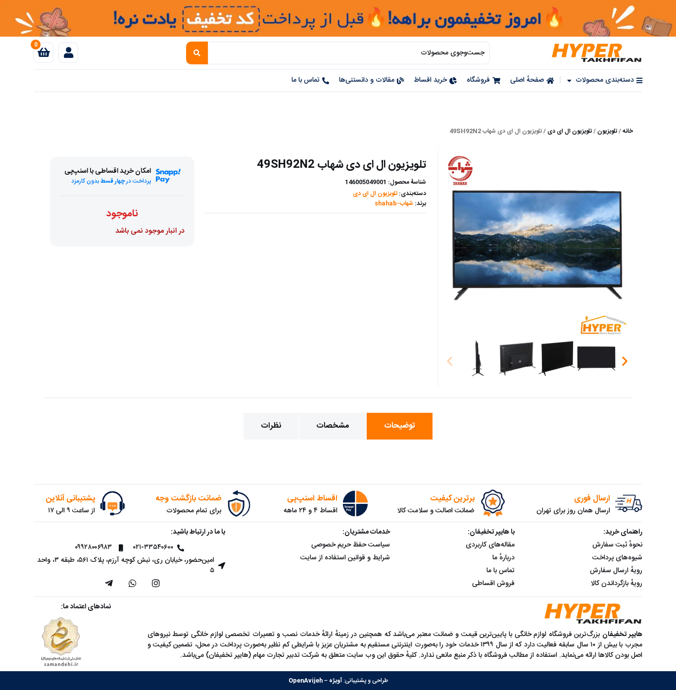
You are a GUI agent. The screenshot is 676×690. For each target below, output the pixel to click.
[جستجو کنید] (197, 53)
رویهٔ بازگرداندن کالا (616, 584)
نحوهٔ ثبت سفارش (617, 545)
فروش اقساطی (493, 584)
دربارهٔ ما (503, 558)
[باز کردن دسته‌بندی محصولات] (569, 80)
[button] (449, 361)
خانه (628, 131)
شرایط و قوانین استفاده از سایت (345, 558)
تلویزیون (607, 131)
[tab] (400, 426)
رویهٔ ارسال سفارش (616, 571)
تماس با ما (500, 571)
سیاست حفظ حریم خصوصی (350, 545)
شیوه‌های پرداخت (617, 558)
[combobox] (349, 53)
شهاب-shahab (394, 203)
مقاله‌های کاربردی (490, 545)
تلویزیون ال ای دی (569, 131)
